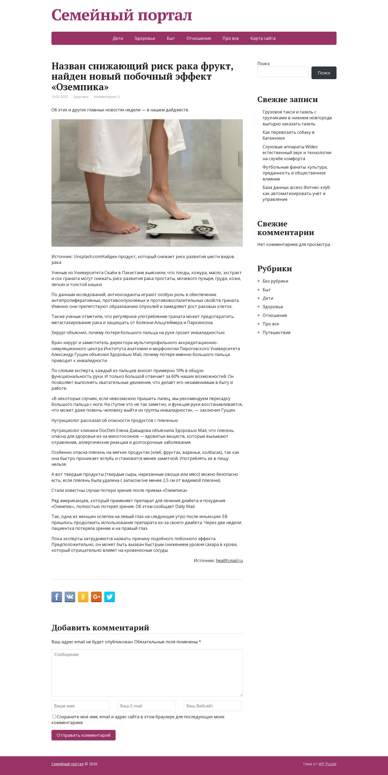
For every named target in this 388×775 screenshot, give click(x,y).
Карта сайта (263, 38)
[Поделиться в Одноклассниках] (83, 597)
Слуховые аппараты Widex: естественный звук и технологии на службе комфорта (297, 152)
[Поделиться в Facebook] (56, 597)
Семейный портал (121, 14)
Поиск (263, 63)
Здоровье (145, 38)
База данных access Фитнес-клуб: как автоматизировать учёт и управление (296, 193)
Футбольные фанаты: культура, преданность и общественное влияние (295, 173)
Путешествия (276, 332)
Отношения (199, 38)
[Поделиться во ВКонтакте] (70, 597)
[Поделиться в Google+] (96, 597)
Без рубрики (275, 281)
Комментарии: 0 (107, 96)
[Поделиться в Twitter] (109, 597)
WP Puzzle (328, 763)
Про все (231, 38)
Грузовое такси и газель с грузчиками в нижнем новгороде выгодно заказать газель (297, 118)
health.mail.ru (229, 560)
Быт (171, 38)
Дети (117, 38)
